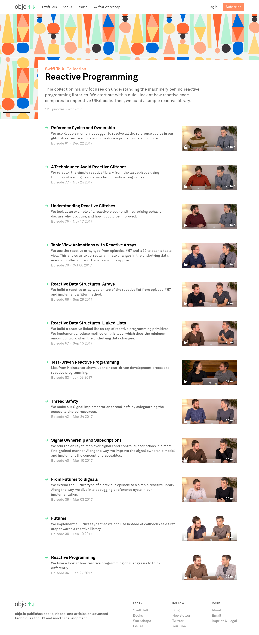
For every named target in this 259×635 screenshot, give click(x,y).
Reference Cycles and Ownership (83, 128)
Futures (58, 518)
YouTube (179, 626)
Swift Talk (54, 69)
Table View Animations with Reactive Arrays (93, 245)
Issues (138, 626)
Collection (76, 69)
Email (216, 615)
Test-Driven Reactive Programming (85, 362)
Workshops (142, 621)
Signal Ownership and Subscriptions (86, 440)
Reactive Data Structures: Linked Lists (88, 323)
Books (138, 615)
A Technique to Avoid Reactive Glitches (89, 167)
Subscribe (233, 7)
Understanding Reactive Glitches (83, 206)
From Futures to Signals (74, 479)
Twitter (178, 621)
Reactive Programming (73, 558)
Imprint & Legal (224, 621)
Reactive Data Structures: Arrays (83, 284)
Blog (176, 610)
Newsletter (181, 615)
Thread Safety (64, 401)
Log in (213, 7)
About (216, 610)
